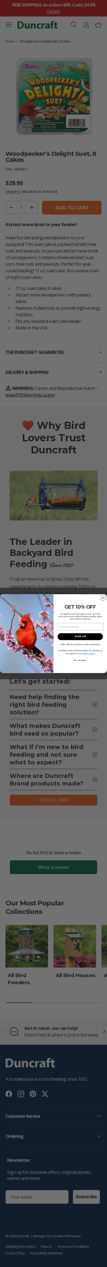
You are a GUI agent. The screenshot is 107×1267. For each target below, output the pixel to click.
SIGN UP (80, 636)
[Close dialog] (103, 597)
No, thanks (80, 660)
